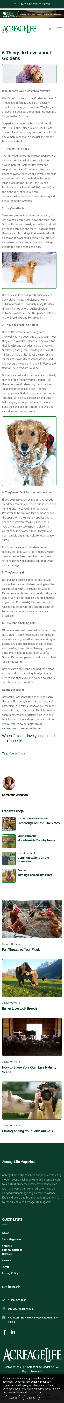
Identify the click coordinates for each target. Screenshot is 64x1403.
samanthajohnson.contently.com (21, 728)
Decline (31, 1397)
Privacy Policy (10, 1273)
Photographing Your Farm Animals (27, 1131)
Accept (13, 1397)
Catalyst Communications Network (12, 1250)
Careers (6, 1260)
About (5, 1232)
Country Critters (17, 753)
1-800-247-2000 (17, 1300)
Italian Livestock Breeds (19, 1008)
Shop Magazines (11, 1239)
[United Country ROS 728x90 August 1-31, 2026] (32, 14)
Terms (5, 1266)
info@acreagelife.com (21, 1309)
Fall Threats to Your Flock (21, 950)
